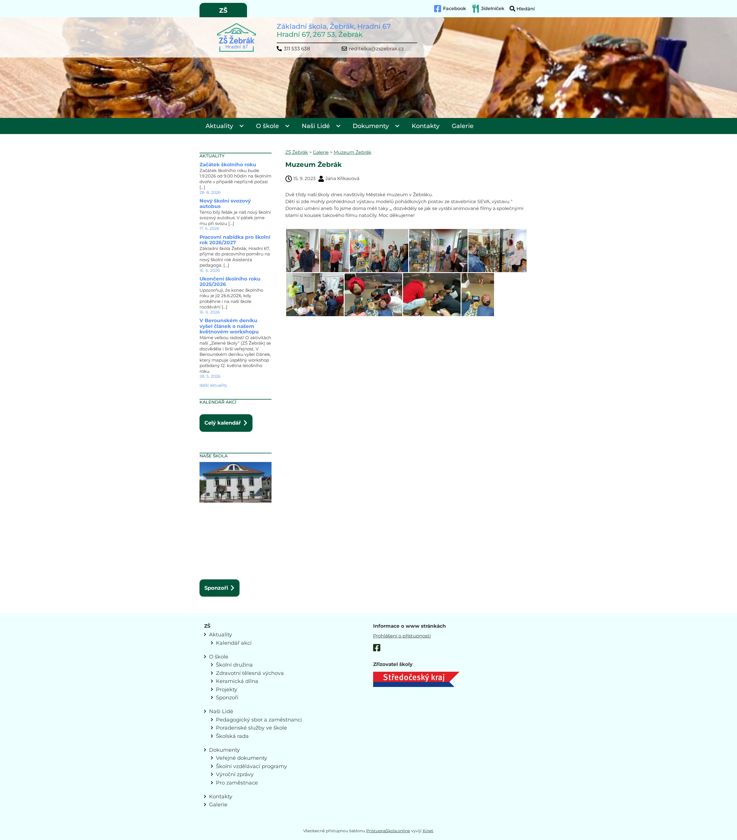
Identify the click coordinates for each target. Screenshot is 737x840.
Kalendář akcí (234, 643)
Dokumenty (371, 125)
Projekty (226, 689)
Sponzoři (216, 588)
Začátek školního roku (228, 164)
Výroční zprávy (235, 774)
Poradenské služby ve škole (251, 728)
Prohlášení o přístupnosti (402, 636)
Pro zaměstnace (237, 783)
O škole (267, 125)
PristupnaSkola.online (388, 830)
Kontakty (426, 125)
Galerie (463, 125)
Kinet (428, 830)
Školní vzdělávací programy (251, 766)
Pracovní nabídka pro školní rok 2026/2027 (235, 240)
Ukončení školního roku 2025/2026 (230, 281)
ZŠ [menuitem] (223, 10)
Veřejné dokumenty (241, 758)
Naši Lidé (316, 125)
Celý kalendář (222, 423)
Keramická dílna (237, 681)
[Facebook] (376, 649)
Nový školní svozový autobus (225, 203)
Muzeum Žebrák (352, 152)
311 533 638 (297, 48)
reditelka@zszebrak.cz (376, 48)
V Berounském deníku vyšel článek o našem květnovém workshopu (229, 326)
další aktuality (213, 385)
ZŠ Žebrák (296, 152)
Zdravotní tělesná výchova (250, 673)
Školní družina (234, 665)
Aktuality (219, 125)
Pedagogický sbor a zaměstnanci (259, 720)
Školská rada (232, 736)
